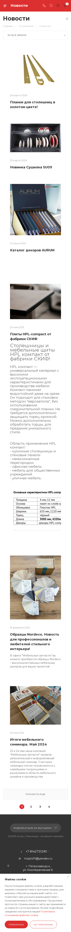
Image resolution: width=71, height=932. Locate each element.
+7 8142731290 (36, 851)
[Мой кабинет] (58, 6)
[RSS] (67, 18)
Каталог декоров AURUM (32, 250)
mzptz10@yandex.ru (38, 858)
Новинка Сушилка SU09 (31, 167)
